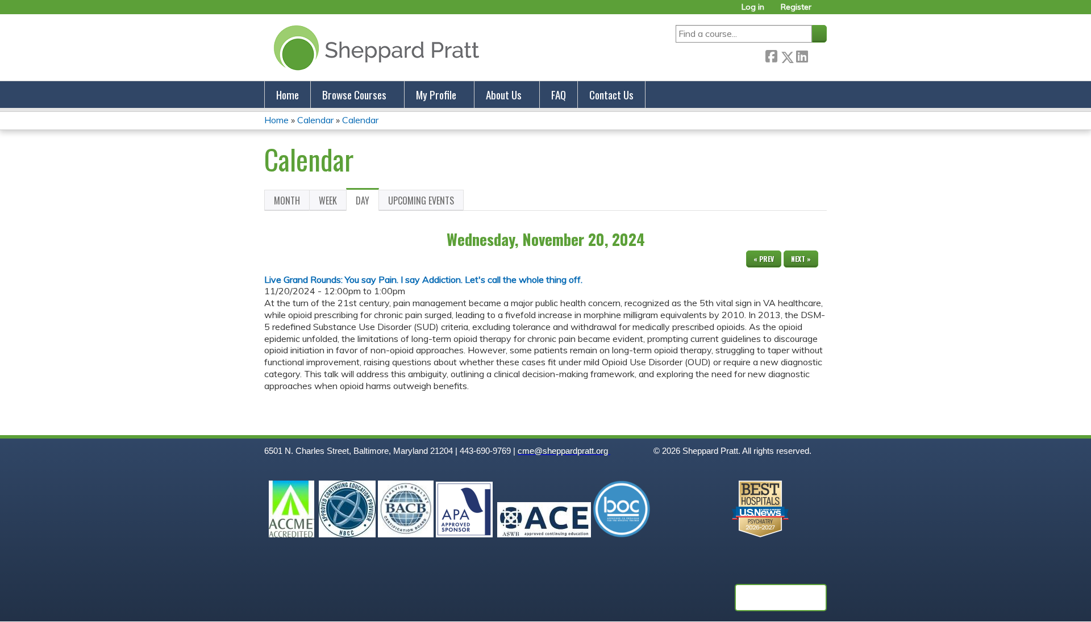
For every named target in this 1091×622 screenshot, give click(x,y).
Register (796, 7)
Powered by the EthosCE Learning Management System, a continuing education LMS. (781, 597)
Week (328, 200)
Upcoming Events (421, 200)
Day (367, 202)
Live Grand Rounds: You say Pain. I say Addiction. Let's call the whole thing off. (423, 279)
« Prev (763, 259)
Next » (801, 259)
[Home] (374, 47)
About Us (504, 94)
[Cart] (823, 11)
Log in (753, 7)
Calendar (315, 120)
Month (287, 200)
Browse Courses (354, 94)
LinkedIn (801, 54)
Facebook (771, 54)
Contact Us (611, 94)
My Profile (436, 94)
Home (287, 94)
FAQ (558, 94)
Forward (817, 54)
